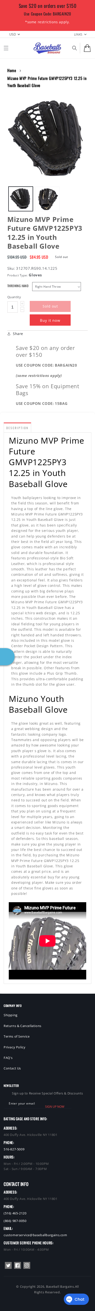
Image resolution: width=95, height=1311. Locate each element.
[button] (6, 48)
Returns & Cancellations (22, 1026)
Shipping (11, 1015)
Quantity (14, 297)
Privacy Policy (14, 1047)
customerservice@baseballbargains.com (35, 1235)
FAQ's (8, 1057)
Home (11, 70)
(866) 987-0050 (15, 1221)
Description (17, 428)
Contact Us (12, 1068)
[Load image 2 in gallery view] (47, 199)
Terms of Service (17, 1036)
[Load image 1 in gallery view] (21, 199)
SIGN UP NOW (54, 1107)
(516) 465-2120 (15, 1213)
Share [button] (18, 333)
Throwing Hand (17, 285)
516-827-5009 (14, 1149)
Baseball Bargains (60, 1286)
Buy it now (50, 320)
